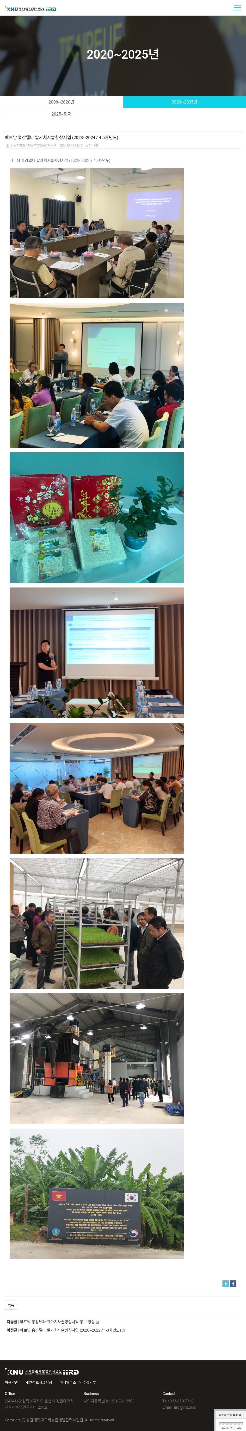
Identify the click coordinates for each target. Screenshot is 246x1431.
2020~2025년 (184, 101)
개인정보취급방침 (38, 1382)
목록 (11, 1305)
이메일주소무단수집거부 (78, 1382)
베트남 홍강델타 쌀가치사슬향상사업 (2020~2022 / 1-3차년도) (70, 1330)
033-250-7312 (181, 1401)
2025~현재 (61, 113)
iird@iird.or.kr (185, 1407)
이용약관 (11, 1382)
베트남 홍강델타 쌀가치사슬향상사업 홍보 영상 (57, 1322)
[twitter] (225, 1283)
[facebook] (233, 1283)
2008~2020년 (61, 101)
